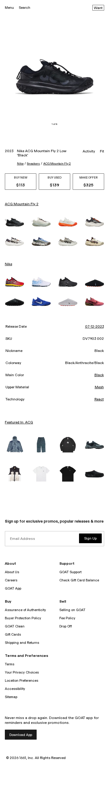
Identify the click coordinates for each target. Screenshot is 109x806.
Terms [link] (9, 664)
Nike (20, 163)
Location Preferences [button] (21, 680)
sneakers (33, 163)
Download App (20, 735)
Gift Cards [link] (13, 634)
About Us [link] (12, 572)
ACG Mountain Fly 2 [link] (21, 204)
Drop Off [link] (65, 626)
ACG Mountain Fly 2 (57, 163)
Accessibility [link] (15, 689)
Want (98, 8)
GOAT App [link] (13, 588)
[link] (14, 222)
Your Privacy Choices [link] (22, 672)
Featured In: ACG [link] (19, 422)
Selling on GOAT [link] (72, 610)
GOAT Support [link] (70, 572)
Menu (9, 7)
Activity (89, 151)
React (99, 399)
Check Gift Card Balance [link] (79, 580)
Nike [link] (8, 264)
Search (24, 7)
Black (99, 375)
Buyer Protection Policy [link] (23, 618)
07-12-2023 (94, 327)
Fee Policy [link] (67, 618)
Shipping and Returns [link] (22, 642)
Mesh (99, 387)
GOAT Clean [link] (15, 626)
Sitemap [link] (11, 697)
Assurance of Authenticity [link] (25, 610)
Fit (102, 151)
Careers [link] (11, 580)
